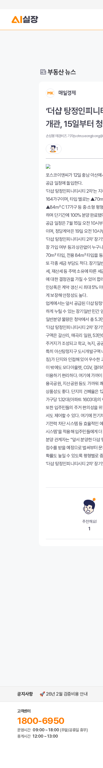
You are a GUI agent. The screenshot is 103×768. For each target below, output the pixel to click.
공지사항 (25, 694)
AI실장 (24, 19)
